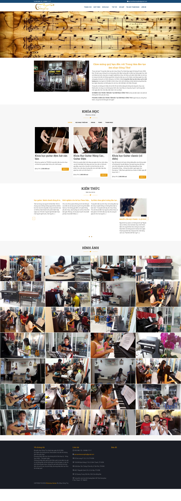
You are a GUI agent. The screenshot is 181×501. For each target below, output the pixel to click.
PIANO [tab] (100, 122)
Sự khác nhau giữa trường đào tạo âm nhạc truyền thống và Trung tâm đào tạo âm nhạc (105, 200)
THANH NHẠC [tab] (109, 122)
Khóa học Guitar (51, 483)
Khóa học (105, 7)
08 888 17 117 (47, 1)
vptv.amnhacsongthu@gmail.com (138, 1)
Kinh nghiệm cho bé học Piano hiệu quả (76, 200)
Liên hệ (143, 7)
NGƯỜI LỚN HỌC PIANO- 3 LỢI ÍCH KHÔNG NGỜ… (133, 219)
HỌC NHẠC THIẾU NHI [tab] (81, 122)
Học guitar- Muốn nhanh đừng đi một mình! (48, 200)
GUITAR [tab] (70, 122)
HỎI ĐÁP (121, 7)
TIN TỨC (114, 7)
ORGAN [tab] (93, 122)
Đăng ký (65, 169)
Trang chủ (88, 7)
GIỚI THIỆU (96, 7)
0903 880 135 (38, 1)
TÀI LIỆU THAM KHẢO (132, 7)
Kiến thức (90, 188)
